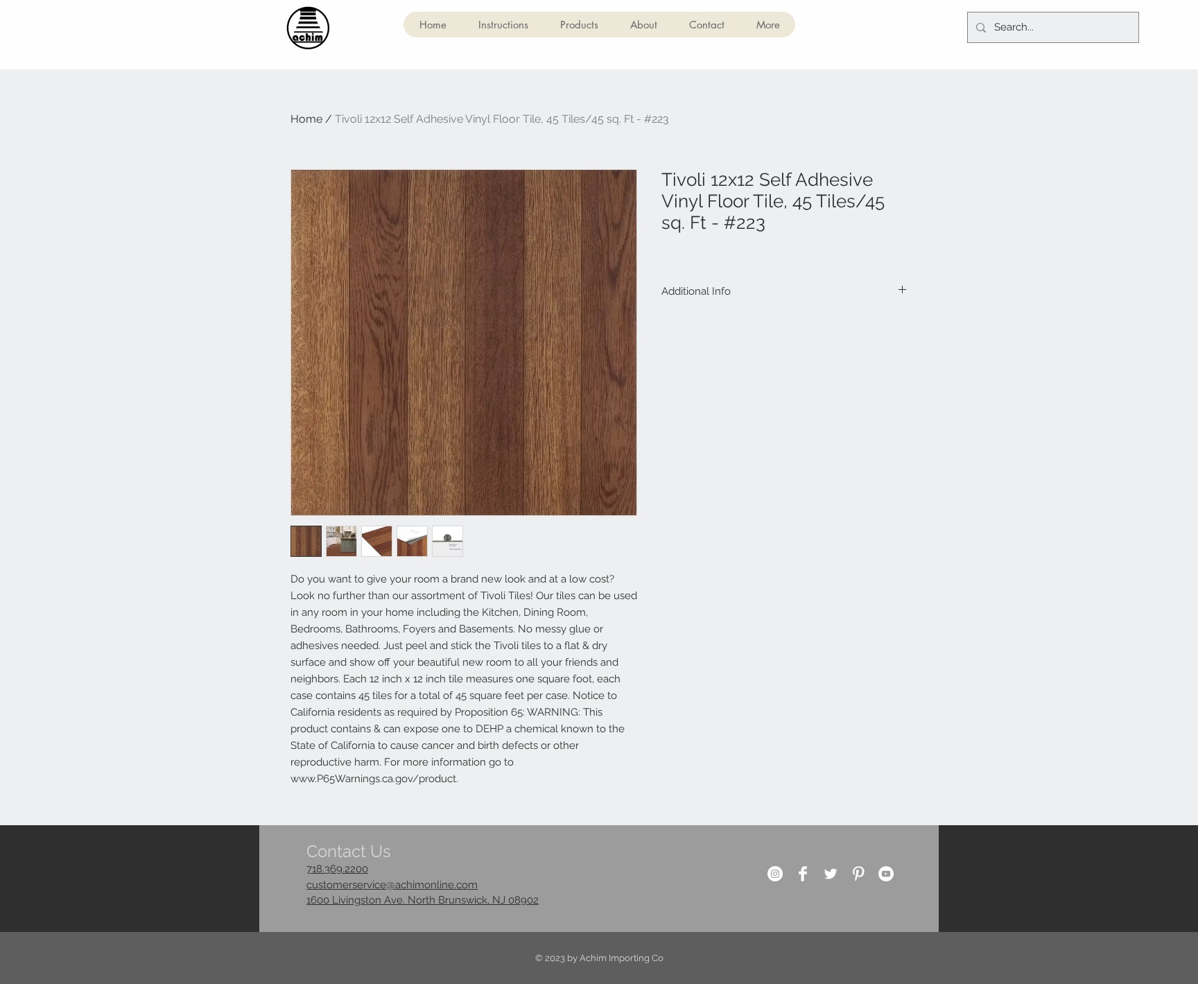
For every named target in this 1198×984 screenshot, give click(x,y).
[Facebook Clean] (802, 873)
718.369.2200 (337, 869)
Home (306, 119)
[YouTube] (886, 873)
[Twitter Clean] (830, 873)
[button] (579, 24)
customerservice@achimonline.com (392, 885)
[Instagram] (775, 873)
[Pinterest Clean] (858, 873)
